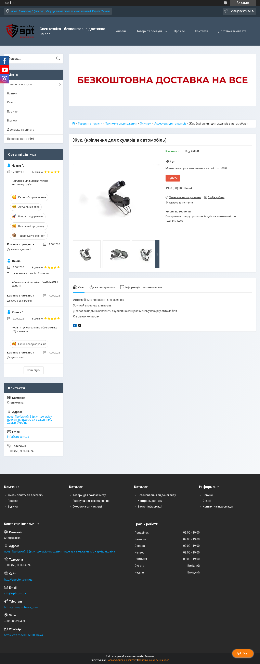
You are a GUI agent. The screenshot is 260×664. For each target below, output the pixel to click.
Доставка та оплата (232, 31)
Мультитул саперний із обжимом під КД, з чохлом (34, 329)
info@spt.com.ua (18, 436)
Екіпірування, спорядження (91, 500)
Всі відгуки (33, 370)
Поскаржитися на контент (121, 660)
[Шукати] (58, 58)
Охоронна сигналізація (88, 506)
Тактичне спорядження (121, 123)
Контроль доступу (150, 500)
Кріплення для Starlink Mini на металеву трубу (30, 182)
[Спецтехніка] (20, 31)
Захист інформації (150, 506)
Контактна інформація (218, 506)
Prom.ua (149, 656)
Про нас (179, 31)
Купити (173, 178)
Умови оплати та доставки (25, 495)
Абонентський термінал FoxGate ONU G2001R (35, 284)
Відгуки (12, 120)
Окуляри (145, 123)
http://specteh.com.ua (18, 579)
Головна (121, 31)
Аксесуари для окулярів (170, 123)
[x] (79, 326)
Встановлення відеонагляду (157, 495)
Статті (11, 102)
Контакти (201, 31)
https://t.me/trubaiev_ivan (21, 607)
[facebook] (75, 326)
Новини (12, 93)
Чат (246, 653)
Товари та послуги (149, 31)
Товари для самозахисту (89, 495)
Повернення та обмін (21, 138)
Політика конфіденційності (153, 660)
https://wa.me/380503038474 (23, 635)
